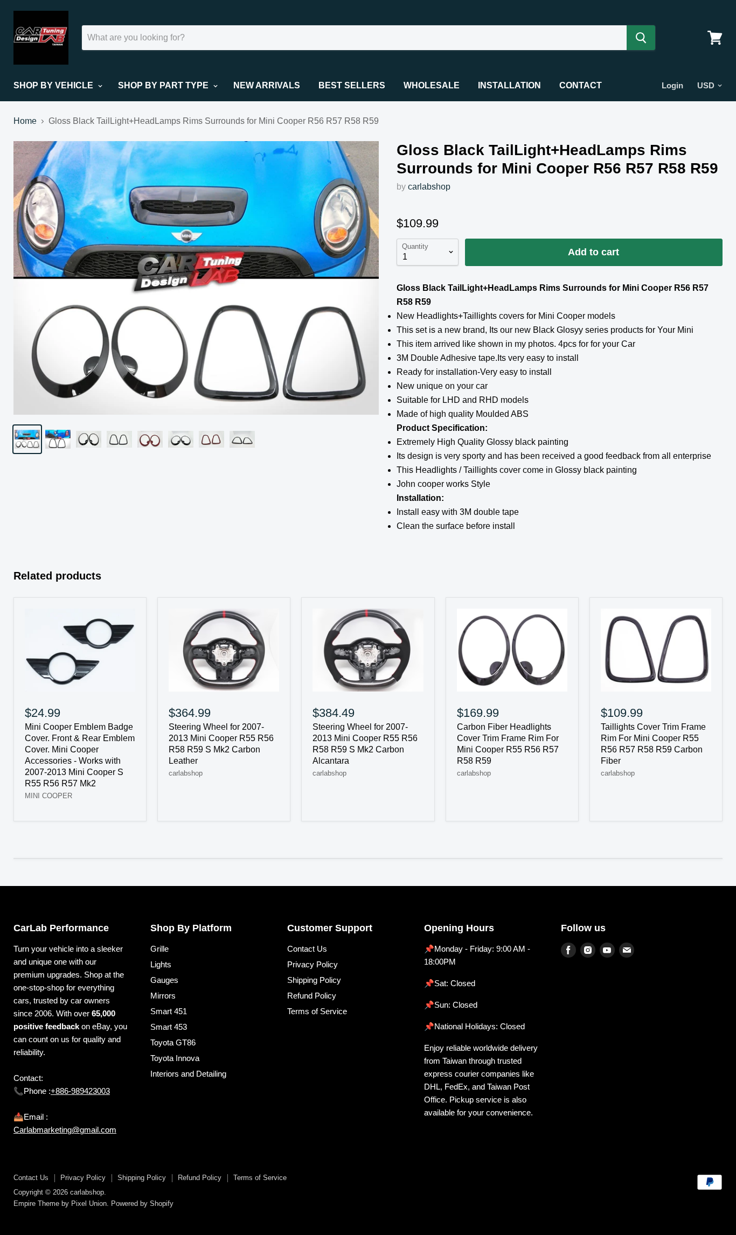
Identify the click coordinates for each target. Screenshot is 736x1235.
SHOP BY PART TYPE (164, 85)
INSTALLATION (509, 85)
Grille (159, 948)
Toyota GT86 (173, 1042)
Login (672, 85)
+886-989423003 (80, 1091)
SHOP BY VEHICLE (54, 85)
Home (25, 120)
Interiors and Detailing (188, 1073)
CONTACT (580, 85)
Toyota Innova (174, 1058)
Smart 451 (168, 1011)
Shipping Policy (314, 980)
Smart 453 (168, 1026)
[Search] (641, 37)
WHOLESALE (432, 85)
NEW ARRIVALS (266, 85)
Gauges (164, 980)
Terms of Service (317, 1011)
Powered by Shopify (142, 1203)
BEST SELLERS (351, 85)
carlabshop (429, 186)
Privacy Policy (312, 964)
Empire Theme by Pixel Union (60, 1203)
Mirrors (163, 995)
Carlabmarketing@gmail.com (64, 1129)
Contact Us (307, 948)
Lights (160, 964)
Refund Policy (311, 995)
